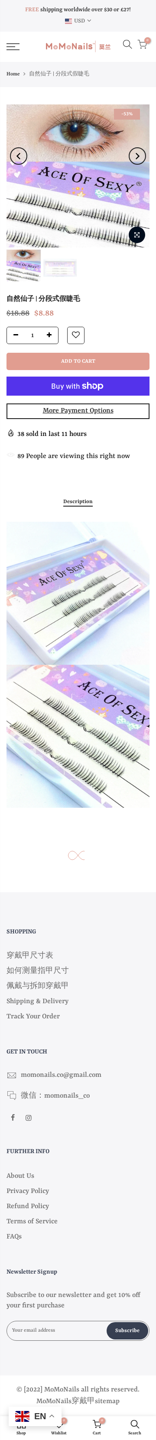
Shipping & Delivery (37, 1001)
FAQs (14, 1237)
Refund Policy (27, 1206)
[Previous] (18, 156)
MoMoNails (54, 1401)
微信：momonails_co (55, 1096)
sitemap (107, 1401)
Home (13, 74)
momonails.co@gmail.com (61, 1075)
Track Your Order (33, 1017)
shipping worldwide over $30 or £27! (78, 10)
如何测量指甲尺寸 (37, 971)
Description (78, 502)
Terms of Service (32, 1221)
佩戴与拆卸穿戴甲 (37, 986)
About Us (20, 1176)
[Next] (137, 156)
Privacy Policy (27, 1191)
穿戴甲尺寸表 (29, 956)
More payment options (78, 411)
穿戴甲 (83, 1401)
